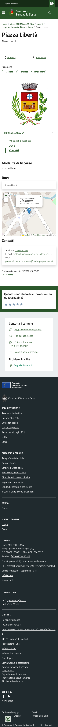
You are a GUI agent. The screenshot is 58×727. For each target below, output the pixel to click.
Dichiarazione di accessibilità (15, 663)
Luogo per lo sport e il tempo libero (17, 27)
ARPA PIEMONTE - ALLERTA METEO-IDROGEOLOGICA (28, 632)
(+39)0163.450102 (20, 556)
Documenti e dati (10, 418)
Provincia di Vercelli (11, 624)
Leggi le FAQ (8, 670)
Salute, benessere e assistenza (17, 487)
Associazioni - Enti (11, 643)
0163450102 (21, 250)
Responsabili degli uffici (13, 432)
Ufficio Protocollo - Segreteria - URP (19, 570)
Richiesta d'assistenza (12, 681)
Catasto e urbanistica (12, 468)
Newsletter (7, 700)
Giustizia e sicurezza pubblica (16, 477)
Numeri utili (7, 580)
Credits (17, 715)
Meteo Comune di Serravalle (16, 639)
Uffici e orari (7, 575)
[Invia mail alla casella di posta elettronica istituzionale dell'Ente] (29, 561)
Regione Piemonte (11, 3)
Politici (5, 437)
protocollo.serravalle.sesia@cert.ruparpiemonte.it (29, 261)
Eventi (5, 529)
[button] (29, 211)
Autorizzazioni (8, 463)
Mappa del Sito (40, 715)
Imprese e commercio (12, 482)
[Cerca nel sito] (49, 12)
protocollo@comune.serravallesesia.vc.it (32, 254)
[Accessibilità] (8, 719)
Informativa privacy (11, 653)
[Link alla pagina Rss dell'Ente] (9, 696)
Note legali (7, 658)
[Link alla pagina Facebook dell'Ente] (3, 696)
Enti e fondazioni (10, 422)
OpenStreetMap (39, 235)
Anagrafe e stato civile (13, 458)
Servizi (35, 712)
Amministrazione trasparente (16, 667)
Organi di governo (10, 427)
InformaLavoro (9, 648)
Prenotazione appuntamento (16, 677)
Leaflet (27, 235)
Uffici (4, 442)
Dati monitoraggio (10, 712)
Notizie (5, 508)
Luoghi (40, 23)
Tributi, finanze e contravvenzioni (18, 491)
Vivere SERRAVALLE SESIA (22, 23)
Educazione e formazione (14, 472)
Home (4, 23)
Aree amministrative (12, 413)
